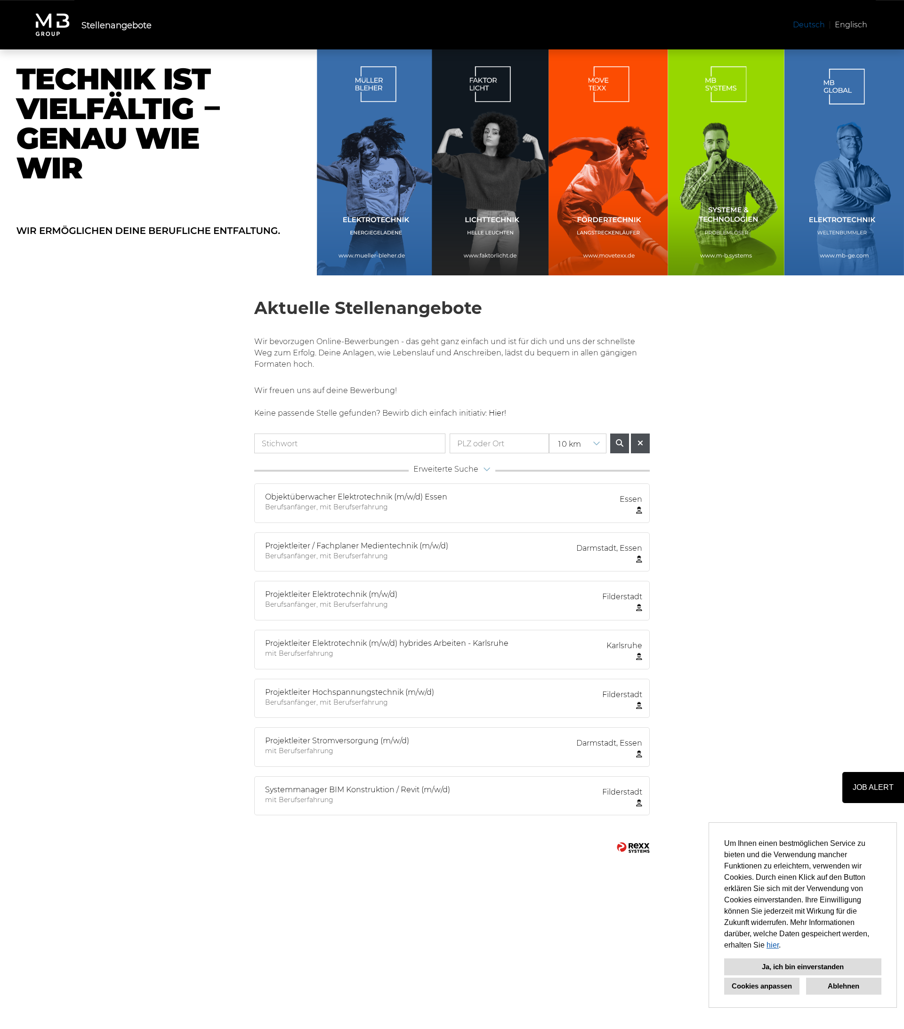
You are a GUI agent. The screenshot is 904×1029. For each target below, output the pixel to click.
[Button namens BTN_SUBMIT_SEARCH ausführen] (619, 443)
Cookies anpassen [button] (762, 986)
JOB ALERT (873, 787)
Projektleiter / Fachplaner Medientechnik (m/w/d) (356, 545)
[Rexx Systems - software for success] (633, 847)
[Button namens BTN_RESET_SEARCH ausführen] (640, 443)
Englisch (851, 24)
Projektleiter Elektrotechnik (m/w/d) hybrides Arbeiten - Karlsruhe (386, 643)
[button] (452, 471)
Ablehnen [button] (843, 986)
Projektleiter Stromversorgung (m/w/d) (337, 740)
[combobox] (577, 443)
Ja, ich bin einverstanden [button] (803, 967)
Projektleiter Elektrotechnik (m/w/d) (331, 594)
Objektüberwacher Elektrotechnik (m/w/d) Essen (356, 496)
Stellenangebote (116, 25)
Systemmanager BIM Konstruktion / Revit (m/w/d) (357, 789)
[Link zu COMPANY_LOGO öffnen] (52, 24)
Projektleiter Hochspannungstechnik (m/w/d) (349, 692)
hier (773, 945)
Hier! (497, 413)
